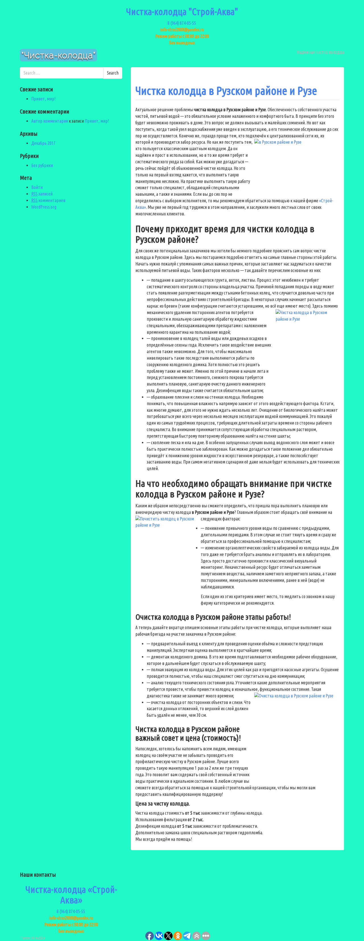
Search (113, 72)
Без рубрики (42, 165)
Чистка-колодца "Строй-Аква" (182, 11)
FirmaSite (38, 938)
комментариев (48, 200)
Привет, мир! (43, 98)
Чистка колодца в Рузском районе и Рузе (226, 90)
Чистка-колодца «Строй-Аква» (71, 894)
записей (42, 193)
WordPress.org (43, 206)
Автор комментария (49, 120)
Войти (37, 187)
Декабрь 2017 (43, 143)
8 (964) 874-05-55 (182, 23)
